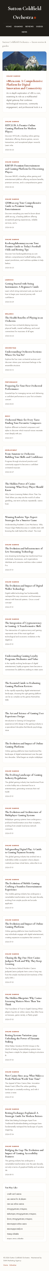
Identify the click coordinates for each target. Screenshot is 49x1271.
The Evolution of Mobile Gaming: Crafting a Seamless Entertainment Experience (23, 886)
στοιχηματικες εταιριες (17, 1209)
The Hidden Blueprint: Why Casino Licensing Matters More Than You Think (23, 1001)
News (24, 32)
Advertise (12, 1265)
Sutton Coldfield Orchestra (24, 12)
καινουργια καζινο (15, 1229)
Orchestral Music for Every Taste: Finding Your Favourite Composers (23, 421)
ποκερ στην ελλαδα (15, 1239)
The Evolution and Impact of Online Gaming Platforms (24, 745)
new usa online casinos (15, 1204)
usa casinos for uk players (16, 1199)
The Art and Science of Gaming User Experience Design (24, 715)
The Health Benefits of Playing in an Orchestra (24, 319)
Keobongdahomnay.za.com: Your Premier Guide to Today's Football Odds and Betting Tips (23, 246)
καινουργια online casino (17, 1223)
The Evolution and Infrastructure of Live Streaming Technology (24, 550)
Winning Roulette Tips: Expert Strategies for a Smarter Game (21, 519)
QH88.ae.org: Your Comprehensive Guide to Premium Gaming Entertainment (23, 206)
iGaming (18, 26)
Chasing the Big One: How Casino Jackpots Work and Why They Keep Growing (23, 961)
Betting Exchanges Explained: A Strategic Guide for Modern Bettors (23, 1114)
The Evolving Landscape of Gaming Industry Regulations (23, 776)
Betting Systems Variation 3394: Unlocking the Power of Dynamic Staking (22, 1038)
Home (9, 26)
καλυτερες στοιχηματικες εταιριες (21, 1214)
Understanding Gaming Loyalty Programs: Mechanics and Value (21, 657)
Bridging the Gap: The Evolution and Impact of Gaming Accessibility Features (24, 1153)
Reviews (29, 26)
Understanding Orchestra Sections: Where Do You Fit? (23, 353)
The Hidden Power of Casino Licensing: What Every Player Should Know (24, 487)
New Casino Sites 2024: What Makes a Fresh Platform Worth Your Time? (24, 1077)
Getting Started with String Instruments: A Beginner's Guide (22, 285)
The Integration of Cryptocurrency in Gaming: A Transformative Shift (23, 624)
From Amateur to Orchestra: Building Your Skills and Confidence (24, 455)
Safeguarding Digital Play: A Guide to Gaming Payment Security (23, 851)
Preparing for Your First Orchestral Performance (23, 387)
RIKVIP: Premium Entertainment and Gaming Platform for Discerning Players (24, 169)
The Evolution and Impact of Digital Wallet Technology (24, 587)
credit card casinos (14, 1194)
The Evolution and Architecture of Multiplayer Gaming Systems (23, 814)
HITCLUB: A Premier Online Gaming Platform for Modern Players (20, 128)
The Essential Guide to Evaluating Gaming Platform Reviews (22, 684)
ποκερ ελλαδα (13, 1234)
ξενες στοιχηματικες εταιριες (19, 1219)
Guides (39, 26)
